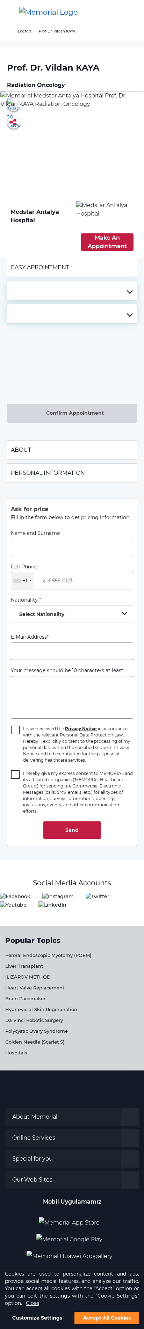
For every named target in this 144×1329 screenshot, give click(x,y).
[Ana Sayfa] (48, 12)
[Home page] (7, 31)
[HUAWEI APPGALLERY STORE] (72, 1253)
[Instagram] (58, 896)
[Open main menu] (10, 12)
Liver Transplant (24, 966)
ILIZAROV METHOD (28, 977)
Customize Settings (37, 1318)
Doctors (24, 31)
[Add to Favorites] (13, 105)
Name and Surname (35, 533)
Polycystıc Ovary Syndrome (36, 1031)
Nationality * (37, 607)
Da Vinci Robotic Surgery (34, 1020)
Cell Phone (24, 574)
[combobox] (72, 290)
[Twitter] (97, 896)
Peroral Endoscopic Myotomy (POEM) (48, 955)
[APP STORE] (72, 1220)
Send (72, 830)
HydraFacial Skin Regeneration (41, 1009)
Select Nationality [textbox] (41, 614)
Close (32, 1303)
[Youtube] (13, 904)
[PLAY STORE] (69, 1236)
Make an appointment (107, 241)
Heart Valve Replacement (34, 987)
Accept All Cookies (107, 1318)
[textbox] (72, 290)
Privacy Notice (81, 728)
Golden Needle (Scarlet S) (34, 1042)
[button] (131, 12)
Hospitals (16, 1052)
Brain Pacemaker (25, 998)
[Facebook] (15, 896)
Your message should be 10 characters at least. (67, 670)
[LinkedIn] (52, 904)
